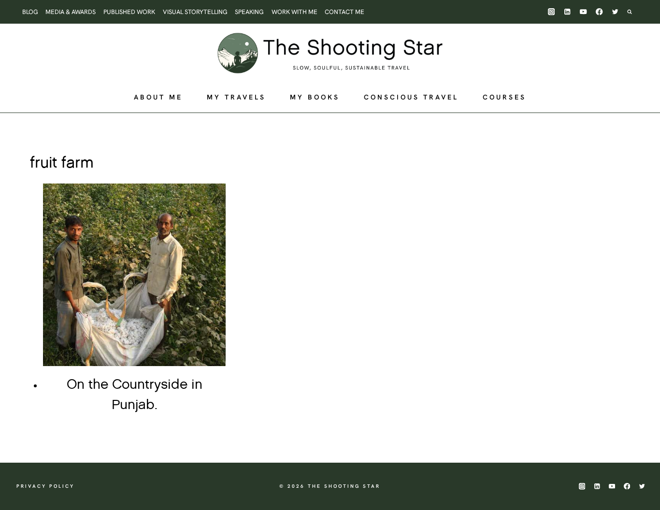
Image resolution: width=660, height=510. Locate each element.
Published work (129, 12)
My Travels (236, 97)
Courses (504, 97)
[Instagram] (552, 12)
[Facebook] (599, 12)
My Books (315, 97)
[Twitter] (615, 12)
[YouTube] (583, 12)
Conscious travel (411, 97)
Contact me (344, 12)
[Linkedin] (567, 12)
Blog (30, 12)
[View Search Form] (634, 11)
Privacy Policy (45, 486)
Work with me (294, 12)
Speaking (249, 12)
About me (158, 97)
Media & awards (70, 12)
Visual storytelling (195, 12)
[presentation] (134, 275)
